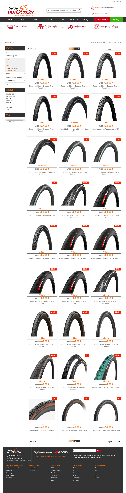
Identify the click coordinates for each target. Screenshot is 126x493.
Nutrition (74, 20)
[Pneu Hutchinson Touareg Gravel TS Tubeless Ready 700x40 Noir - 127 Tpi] (42, 237)
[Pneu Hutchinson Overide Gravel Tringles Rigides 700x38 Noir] (42, 108)
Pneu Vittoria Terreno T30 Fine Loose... (42, 302)
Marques (87, 20)
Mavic (97, 470)
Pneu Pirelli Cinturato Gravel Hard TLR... (74, 432)
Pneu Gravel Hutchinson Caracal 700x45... (74, 345)
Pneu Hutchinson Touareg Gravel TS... (42, 259)
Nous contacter (116, 1)
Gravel (36, 20)
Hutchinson (42, 80)
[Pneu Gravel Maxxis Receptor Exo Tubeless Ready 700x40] (42, 194)
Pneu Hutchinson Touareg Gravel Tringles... (74, 87)
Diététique (76, 480)
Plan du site (54, 475)
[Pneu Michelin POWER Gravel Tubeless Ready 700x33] (106, 281)
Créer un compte (108, 7)
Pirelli (42, 424)
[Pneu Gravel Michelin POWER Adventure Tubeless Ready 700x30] (106, 324)
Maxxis (74, 166)
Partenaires (54, 477)
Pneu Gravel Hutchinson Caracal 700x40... (42, 345)
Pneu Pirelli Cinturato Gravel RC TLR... (42, 432)
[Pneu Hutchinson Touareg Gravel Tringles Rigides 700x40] (74, 65)
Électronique (76, 477)
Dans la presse (11, 473)
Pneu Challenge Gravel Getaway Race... (42, 173)
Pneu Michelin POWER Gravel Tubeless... (74, 216)
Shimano (97, 477)
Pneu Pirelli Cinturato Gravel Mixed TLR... (106, 432)
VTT (22, 20)
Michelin (74, 209)
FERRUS (62, 456)
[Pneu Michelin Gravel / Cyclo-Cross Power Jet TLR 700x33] (106, 367)
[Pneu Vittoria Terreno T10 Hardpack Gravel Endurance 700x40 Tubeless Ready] (74, 237)
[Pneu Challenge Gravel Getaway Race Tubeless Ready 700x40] (42, 151)
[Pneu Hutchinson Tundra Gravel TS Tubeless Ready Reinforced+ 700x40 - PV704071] (106, 108)
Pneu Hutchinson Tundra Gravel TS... (106, 129)
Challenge (74, 123)
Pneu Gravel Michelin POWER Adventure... (106, 345)
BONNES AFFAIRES (101, 20)
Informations (10, 475)
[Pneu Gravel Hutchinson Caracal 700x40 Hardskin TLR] (42, 324)
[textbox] (62, 10)
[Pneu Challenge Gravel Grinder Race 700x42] (74, 108)
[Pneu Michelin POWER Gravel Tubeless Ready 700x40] (74, 194)
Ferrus (97, 468)
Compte (98, 7)
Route (9, 20)
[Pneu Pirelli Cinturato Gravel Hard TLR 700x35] (74, 410)
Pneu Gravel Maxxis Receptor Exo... (42, 215)
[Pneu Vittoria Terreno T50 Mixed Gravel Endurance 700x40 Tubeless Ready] (106, 194)
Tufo (74, 381)
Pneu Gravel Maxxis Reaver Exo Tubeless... (74, 173)
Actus (52, 480)
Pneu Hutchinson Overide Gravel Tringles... (42, 87)
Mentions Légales (56, 470)
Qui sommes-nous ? (12, 468)
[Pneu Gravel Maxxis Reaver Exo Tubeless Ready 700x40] (74, 151)
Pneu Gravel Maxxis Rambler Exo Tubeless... (106, 173)
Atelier (61, 20)
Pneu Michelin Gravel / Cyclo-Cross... (106, 388)
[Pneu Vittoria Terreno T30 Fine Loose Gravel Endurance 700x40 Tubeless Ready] (42, 281)
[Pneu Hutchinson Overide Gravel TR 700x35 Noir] (42, 65)
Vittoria (106, 209)
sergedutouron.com (94, 457)
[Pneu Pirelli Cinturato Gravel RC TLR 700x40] (42, 410)
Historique (9, 470)
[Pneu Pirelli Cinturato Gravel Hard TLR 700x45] (106, 410)
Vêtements (48, 20)
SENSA (54, 456)
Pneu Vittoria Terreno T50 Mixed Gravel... (106, 216)
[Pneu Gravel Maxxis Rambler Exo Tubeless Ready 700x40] (106, 151)
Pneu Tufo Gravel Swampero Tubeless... (74, 388)
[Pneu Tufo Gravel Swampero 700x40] (74, 367)
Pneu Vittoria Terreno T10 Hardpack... (74, 258)
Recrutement (54, 473)
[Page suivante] (78, 49)
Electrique (116, 20)
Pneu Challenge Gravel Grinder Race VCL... (74, 130)
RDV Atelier (32, 470)
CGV (52, 468)
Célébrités (9, 477)
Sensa (97, 475)
